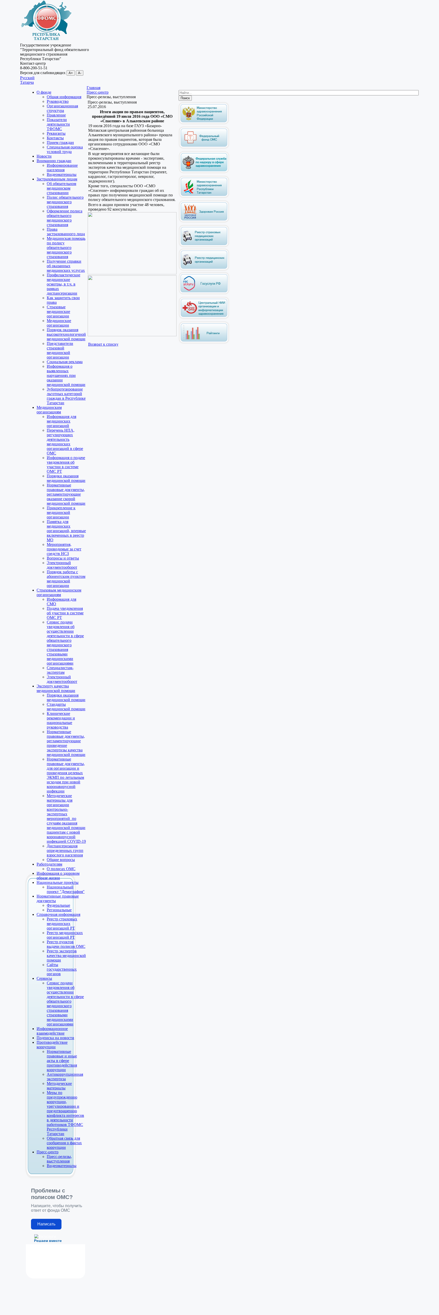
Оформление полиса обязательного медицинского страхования (64, 218)
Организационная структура (62, 108)
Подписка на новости (55, 1038)
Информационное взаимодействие (52, 1030)
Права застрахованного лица (66, 231)
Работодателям (49, 864)
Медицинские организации (59, 322)
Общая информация (64, 97)
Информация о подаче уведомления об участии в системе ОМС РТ (66, 465)
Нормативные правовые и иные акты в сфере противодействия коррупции (62, 1060)
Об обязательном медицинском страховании (61, 188)
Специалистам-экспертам (60, 670)
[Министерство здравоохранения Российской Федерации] (203, 123)
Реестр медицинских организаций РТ (65, 935)
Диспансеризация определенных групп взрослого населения (65, 850)
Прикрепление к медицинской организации (61, 512)
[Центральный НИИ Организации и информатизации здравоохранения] (204, 318)
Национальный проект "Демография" (66, 889)
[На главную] (46, 40)
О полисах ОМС (61, 869)
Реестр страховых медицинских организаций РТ (62, 923)
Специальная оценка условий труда (65, 149)
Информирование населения (62, 167)
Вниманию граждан (54, 161)
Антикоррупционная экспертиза (65, 1076)
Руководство (58, 101)
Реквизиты (56, 133)
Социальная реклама (65, 362)
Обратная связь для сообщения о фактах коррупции (64, 1143)
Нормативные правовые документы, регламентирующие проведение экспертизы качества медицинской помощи (66, 743)
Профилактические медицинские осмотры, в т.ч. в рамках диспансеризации (63, 284)
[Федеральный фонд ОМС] (204, 148)
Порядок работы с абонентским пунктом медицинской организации (66, 579)
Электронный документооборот (62, 565)
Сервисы (44, 978)
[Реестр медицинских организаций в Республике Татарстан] (204, 258)
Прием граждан (60, 142)
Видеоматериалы (61, 174)
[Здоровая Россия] (204, 222)
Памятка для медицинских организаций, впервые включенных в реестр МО (66, 530)
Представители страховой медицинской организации (60, 350)
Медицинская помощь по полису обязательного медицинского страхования (66, 247)
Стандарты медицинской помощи (66, 706)
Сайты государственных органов (62, 969)
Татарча (27, 82)
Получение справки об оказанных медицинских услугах (66, 266)
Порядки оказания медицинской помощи (66, 478)
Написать (46, 1224)
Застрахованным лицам (57, 179)
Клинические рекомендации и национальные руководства (61, 720)
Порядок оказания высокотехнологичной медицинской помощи (66, 334)
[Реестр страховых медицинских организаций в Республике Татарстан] (204, 227)
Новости (44, 156)
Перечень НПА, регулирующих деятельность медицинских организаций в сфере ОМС (65, 441)
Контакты (55, 138)
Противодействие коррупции (52, 1044)
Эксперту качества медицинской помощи (56, 688)
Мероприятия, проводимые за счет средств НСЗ (64, 549)
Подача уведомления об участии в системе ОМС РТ (65, 613)
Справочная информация (58, 914)
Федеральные (58, 905)
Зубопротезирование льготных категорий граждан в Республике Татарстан (66, 396)
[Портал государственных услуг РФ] (204, 293)
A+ (71, 73)
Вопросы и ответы (63, 558)
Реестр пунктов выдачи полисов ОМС (66, 944)
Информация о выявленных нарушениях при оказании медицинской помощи (66, 375)
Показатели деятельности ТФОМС (58, 124)
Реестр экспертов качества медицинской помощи (66, 955)
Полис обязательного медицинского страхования (65, 202)
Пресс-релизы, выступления (59, 1158)
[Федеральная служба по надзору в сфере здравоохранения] (204, 172)
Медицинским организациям (49, 409)
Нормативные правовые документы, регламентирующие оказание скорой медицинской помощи (66, 494)
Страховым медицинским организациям (59, 592)
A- (79, 73)
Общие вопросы (61, 859)
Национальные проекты (58, 882)
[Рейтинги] (204, 343)
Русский (27, 78)
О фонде (44, 92)
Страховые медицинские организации (58, 311)
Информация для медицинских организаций (61, 421)
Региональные (59, 910)
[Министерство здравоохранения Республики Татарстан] (204, 197)
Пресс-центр (47, 1152)
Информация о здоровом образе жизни (58, 875)
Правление (56, 115)
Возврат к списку (103, 344)
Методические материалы (59, 1085)
